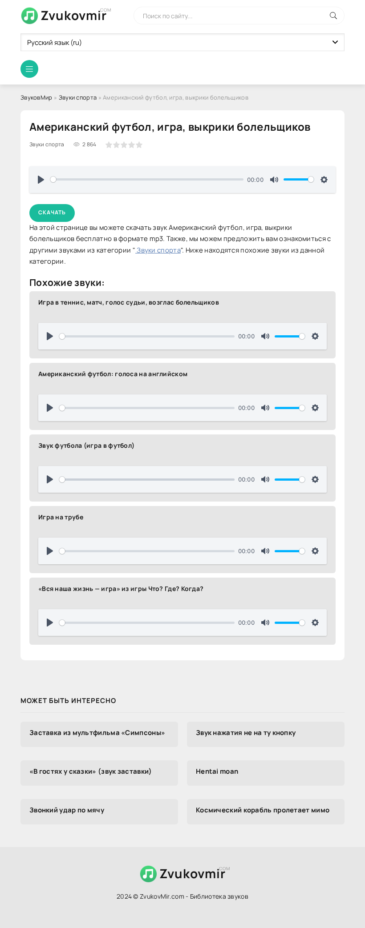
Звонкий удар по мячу (66, 810)
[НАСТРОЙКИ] (324, 180)
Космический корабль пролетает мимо (262, 810)
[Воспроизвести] (41, 180)
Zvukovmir (74, 15)
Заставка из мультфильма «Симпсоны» (97, 732)
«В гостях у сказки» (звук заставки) (90, 771)
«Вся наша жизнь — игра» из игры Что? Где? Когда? (120, 588)
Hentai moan (217, 771)
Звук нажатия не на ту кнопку (246, 732)
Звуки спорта (78, 97)
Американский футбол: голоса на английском (112, 374)
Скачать (52, 212)
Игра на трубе (60, 517)
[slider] (146, 179)
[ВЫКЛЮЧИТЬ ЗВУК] (274, 180)
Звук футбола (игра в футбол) (86, 445)
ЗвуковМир (36, 97)
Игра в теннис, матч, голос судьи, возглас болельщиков (128, 302)
